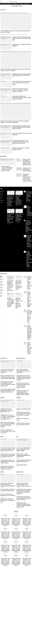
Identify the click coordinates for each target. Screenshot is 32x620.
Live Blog (4, 3)
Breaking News (8, 3)
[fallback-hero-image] (16, 59)
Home (1, 3)
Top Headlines (14, 3)
